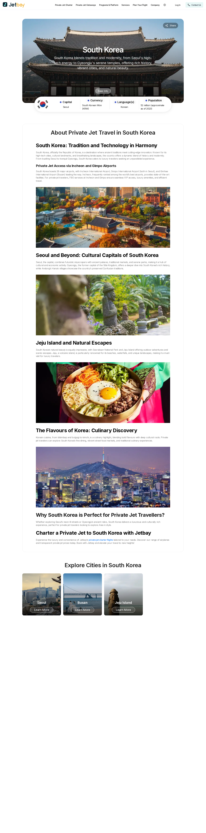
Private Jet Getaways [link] (86, 5)
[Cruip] (14, 5)
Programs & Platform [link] (108, 5)
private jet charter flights (101, 539)
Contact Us (196, 5)
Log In (177, 5)
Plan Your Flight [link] (140, 5)
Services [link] (125, 5)
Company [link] (155, 5)
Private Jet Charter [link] (63, 5)
